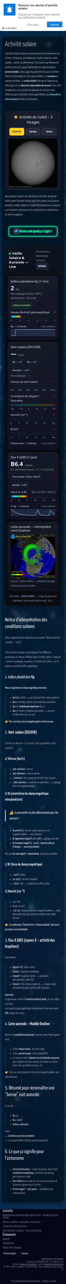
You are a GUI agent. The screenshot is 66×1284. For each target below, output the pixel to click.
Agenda (6, 1239)
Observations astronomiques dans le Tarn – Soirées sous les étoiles (30, 1216)
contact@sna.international (53, 1264)
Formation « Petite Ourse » (15, 1226)
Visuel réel (16, 131)
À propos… (25, 1253)
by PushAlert (10, 28)
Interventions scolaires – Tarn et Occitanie (22, 1230)
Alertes (54, 24)
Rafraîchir (42, 266)
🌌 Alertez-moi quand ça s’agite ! (33, 231)
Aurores (49, 131)
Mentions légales (9, 1253)
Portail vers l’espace (12, 1247)
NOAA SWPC (28, 596)
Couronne (32, 131)
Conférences (8, 1243)
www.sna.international (28, 1264)
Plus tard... (33, 24)
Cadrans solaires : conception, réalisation (21, 1222)
